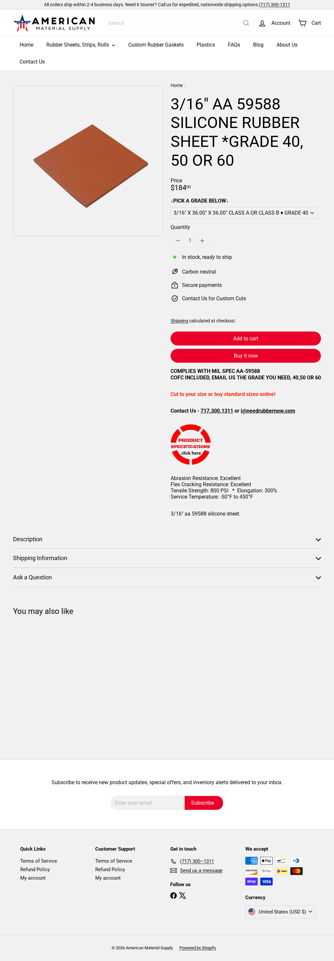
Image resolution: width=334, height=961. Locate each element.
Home (26, 45)
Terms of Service (38, 861)
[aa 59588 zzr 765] (246, 444)
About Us (287, 45)
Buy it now (246, 356)
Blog (258, 45)
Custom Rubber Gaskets (156, 45)
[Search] (246, 23)
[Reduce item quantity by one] (178, 240)
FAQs (234, 45)
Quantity (180, 227)
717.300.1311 (217, 411)
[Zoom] (88, 161)
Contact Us (32, 62)
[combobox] (179, 23)
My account (33, 878)
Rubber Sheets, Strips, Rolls (78, 45)
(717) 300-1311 (274, 4)
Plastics (206, 45)
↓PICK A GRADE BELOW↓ (200, 201)
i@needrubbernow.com (268, 411)
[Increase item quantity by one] (202, 240)
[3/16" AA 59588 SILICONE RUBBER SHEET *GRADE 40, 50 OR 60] (36, 683)
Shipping (179, 320)
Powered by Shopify (197, 947)
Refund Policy (35, 869)
